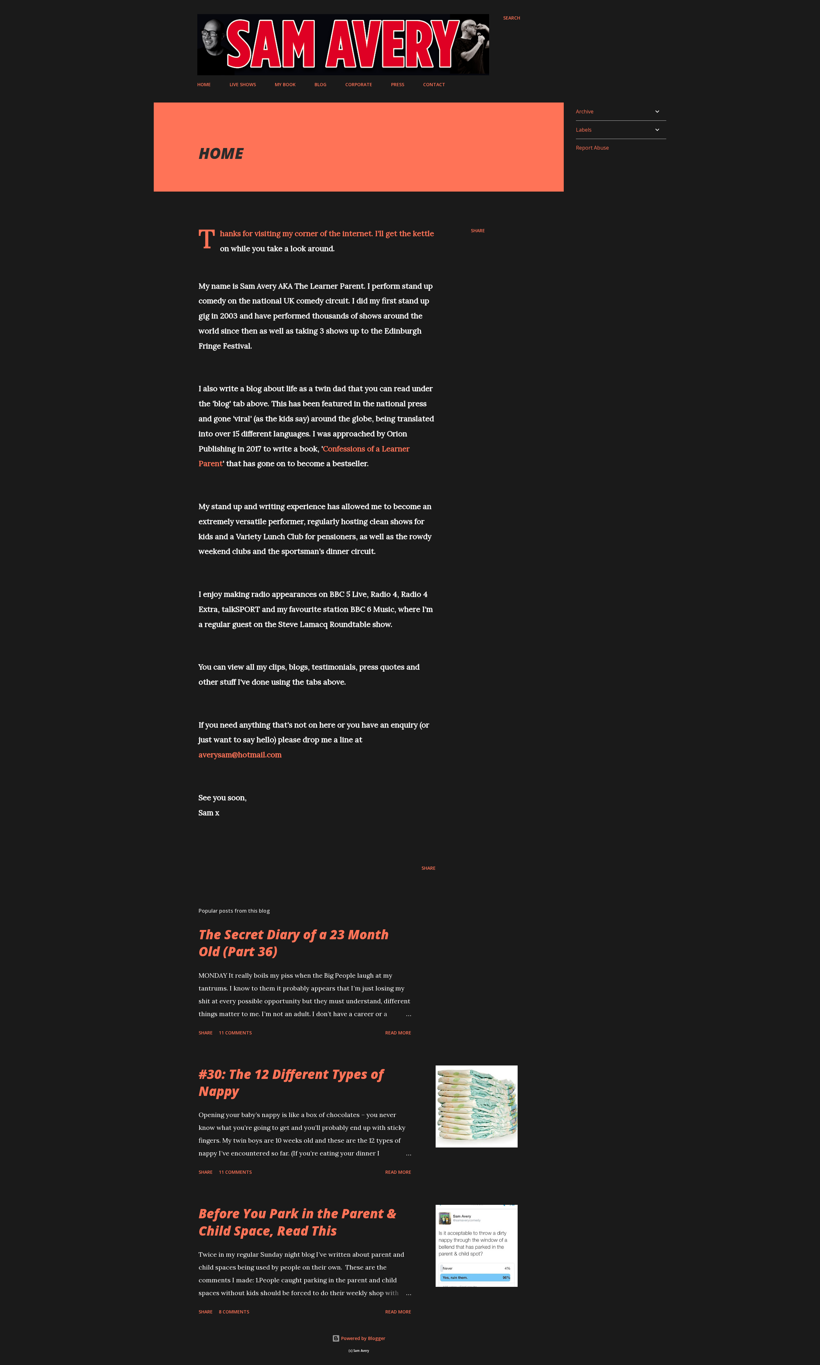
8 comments (234, 1312)
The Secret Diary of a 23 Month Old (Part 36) (294, 942)
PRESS (397, 84)
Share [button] (478, 230)
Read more (398, 1033)
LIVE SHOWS (243, 84)
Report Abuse (592, 147)
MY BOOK (285, 84)
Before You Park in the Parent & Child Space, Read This (297, 1222)
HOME (204, 84)
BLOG (320, 84)
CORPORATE (358, 84)
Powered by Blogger (362, 1338)
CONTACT (434, 84)
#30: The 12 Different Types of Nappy (291, 1082)
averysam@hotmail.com (240, 754)
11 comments (235, 1033)
